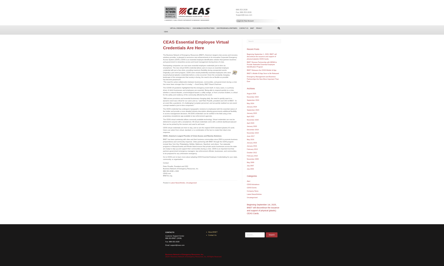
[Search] (279, 28)
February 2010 (252, 156)
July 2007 (250, 166)
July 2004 (250, 169)
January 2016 (252, 143)
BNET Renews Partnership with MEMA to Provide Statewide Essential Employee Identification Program (262, 64)
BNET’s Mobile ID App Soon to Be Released (263, 73)
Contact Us (243, 28)
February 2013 (252, 149)
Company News (252, 191)
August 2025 (251, 93)
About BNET (212, 232)
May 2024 (250, 103)
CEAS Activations (253, 184)
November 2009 (253, 159)
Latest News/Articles (177, 183)
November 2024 (253, 97)
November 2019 (253, 133)
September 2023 (253, 110)
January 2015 (252, 146)
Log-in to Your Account (245, 21)
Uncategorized (191, 183)
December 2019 (253, 130)
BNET (252, 28)
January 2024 (252, 107)
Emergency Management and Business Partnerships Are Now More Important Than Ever (263, 79)
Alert (248, 181)
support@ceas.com (177, 245)
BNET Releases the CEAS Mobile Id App (261, 70)
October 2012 (252, 152)
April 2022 (250, 116)
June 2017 (251, 136)
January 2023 (252, 113)
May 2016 (250, 139)
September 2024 (253, 100)
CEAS (166, 32)
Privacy (259, 28)
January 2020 (252, 126)
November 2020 (253, 120)
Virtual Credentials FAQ (179, 28)
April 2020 (250, 123)
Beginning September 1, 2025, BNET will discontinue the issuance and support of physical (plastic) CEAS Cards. (262, 56)
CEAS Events (252, 188)
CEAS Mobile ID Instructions (203, 28)
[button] (272, 234)
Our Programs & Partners (227, 28)
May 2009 (250, 162)
